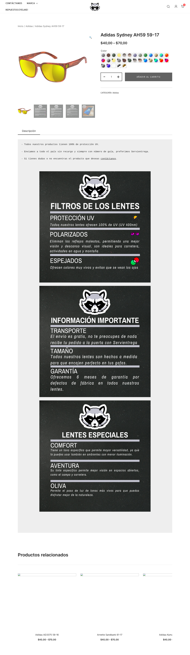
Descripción (29, 130)
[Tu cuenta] (176, 6)
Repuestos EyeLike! (17, 9)
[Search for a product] (168, 6)
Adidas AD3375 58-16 (47, 634)
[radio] (103, 55)
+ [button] (118, 77)
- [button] (104, 77)
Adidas (29, 26)
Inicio (20, 26)
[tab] (29, 131)
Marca (31, 3)
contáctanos (108, 159)
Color (104, 50)
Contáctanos (14, 3)
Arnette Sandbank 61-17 (109, 634)
